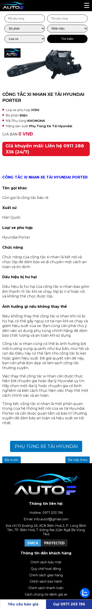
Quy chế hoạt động (46, 569)
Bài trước (11, 460)
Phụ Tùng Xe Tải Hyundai (46, 446)
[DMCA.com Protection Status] (46, 546)
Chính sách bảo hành (46, 581)
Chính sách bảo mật (45, 562)
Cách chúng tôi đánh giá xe (46, 594)
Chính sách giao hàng (46, 575)
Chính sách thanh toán (45, 588)
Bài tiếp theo (78, 460)
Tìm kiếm (67, 39)
